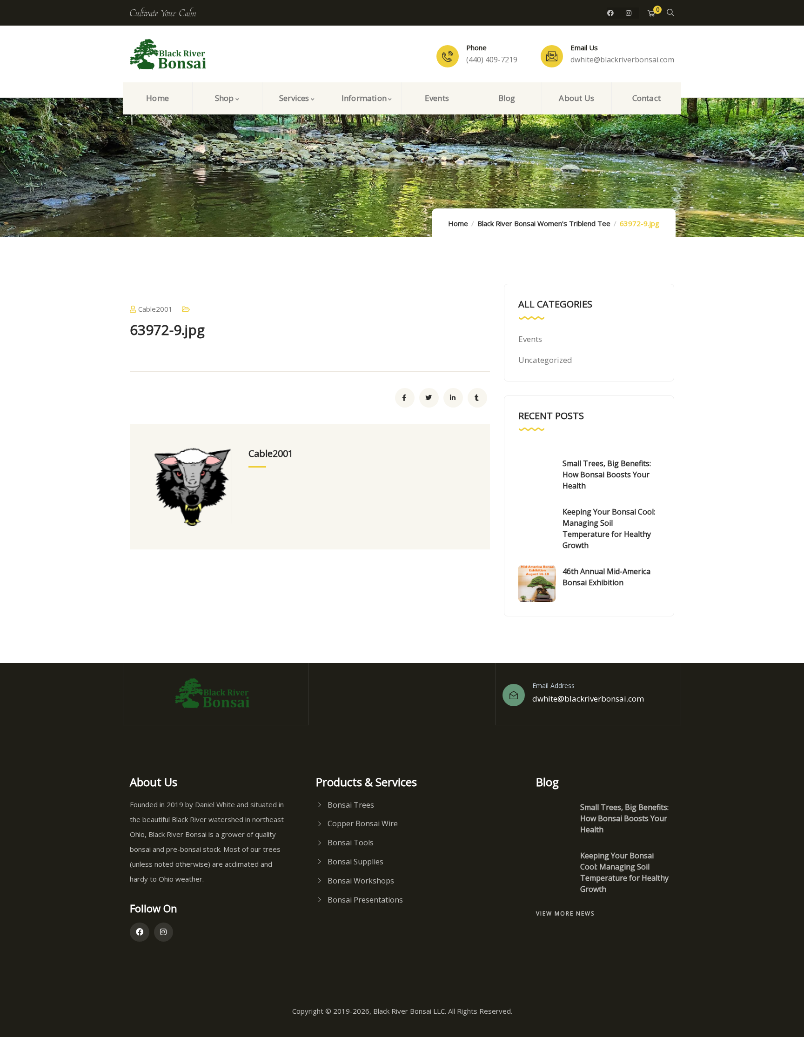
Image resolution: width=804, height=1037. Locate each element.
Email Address (553, 685)
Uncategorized (545, 360)
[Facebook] (610, 13)
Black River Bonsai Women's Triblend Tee (543, 223)
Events (530, 339)
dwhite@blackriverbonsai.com (588, 698)
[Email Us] (552, 56)
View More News (565, 913)
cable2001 (155, 309)
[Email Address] (513, 695)
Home (458, 223)
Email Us (584, 47)
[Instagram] (628, 13)
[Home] (172, 55)
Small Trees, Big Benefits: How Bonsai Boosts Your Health (607, 474)
